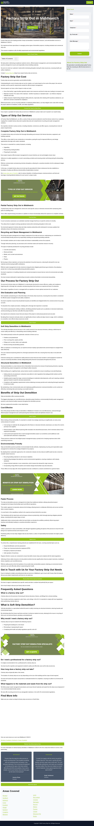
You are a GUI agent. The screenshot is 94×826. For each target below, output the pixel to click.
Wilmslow (5, 814)
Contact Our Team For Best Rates (32, 108)
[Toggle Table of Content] (15, 59)
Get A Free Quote (32, 784)
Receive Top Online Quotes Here (32, 744)
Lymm (34, 795)
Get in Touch (32, 322)
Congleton (5, 812)
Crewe (19, 740)
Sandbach (8, 740)
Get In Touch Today (32, 54)
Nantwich (5, 809)
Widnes (35, 807)
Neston (35, 816)
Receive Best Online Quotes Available (32, 578)
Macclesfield (36, 797)
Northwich (14, 740)
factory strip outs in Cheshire (10, 173)
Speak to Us (33, 539)
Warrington (36, 802)
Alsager (5, 807)
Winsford (3, 740)
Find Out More (32, 217)
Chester (35, 811)
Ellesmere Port (37, 814)
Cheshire (35, 799)
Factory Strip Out (9, 73)
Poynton (35, 809)
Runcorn (35, 804)
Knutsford (24, 740)
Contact (90, 2)
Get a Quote (32, 27)
